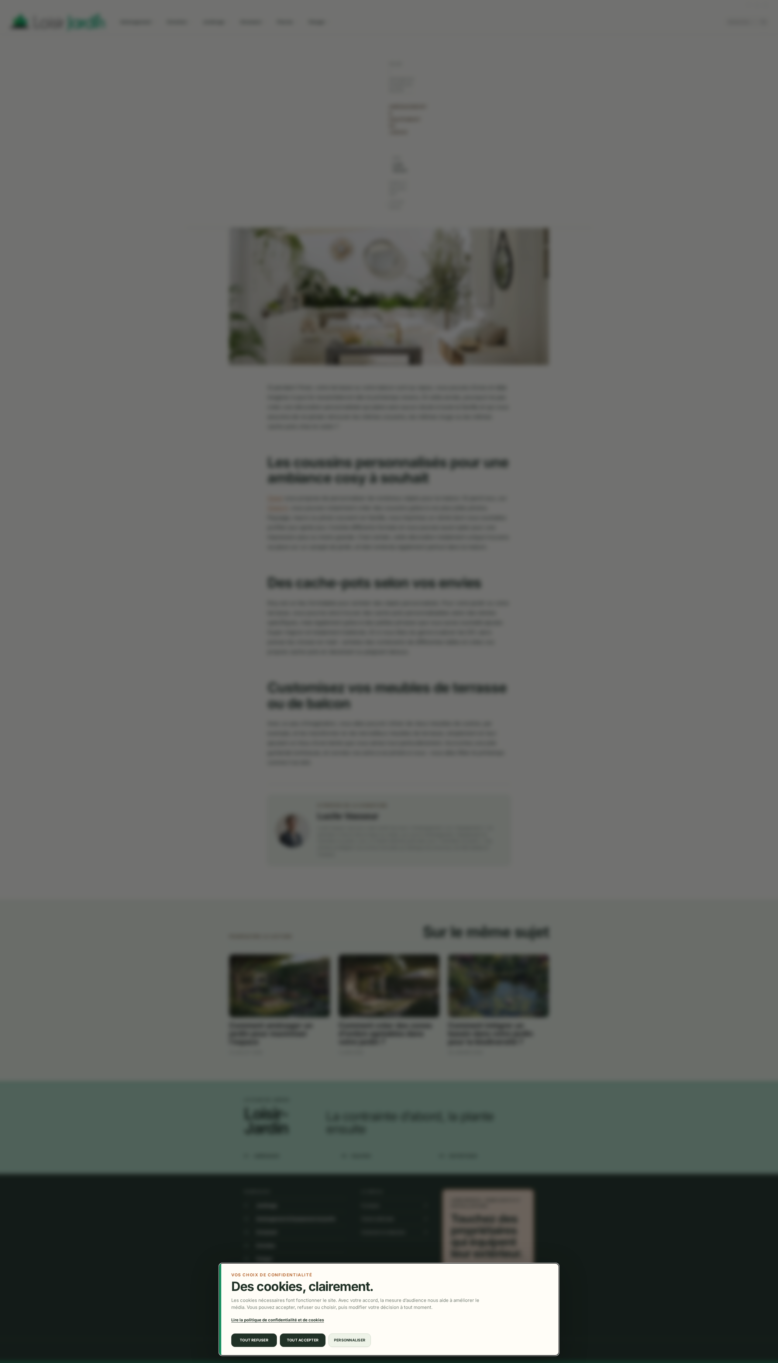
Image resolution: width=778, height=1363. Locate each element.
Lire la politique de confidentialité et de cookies (277, 1319)
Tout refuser (254, 1340)
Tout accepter (302, 1340)
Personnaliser (349, 1340)
